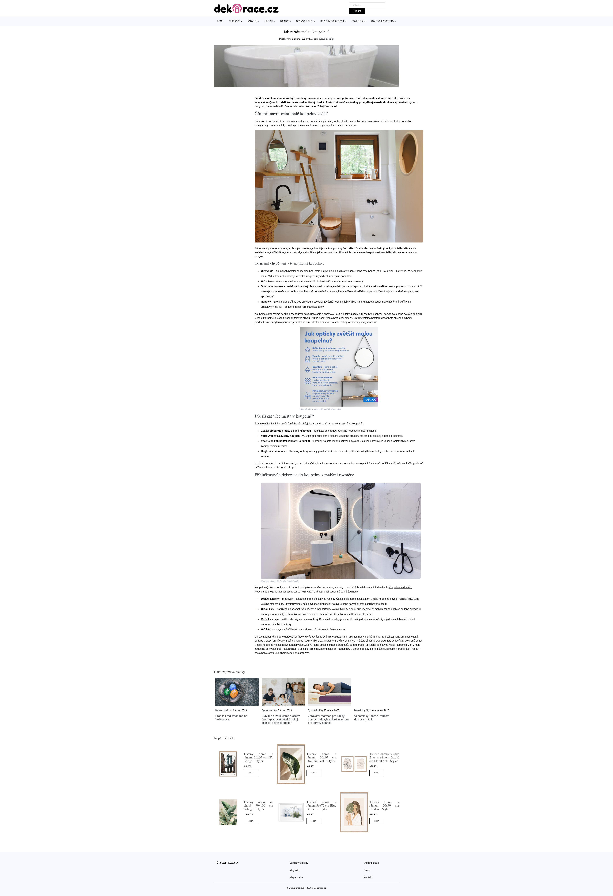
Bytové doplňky (326, 39)
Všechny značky (299, 862)
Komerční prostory (382, 21)
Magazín (294, 870)
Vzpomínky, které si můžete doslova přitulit (371, 717)
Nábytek (252, 21)
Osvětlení (357, 21)
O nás (367, 870)
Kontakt (368, 877)
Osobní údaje (371, 862)
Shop (251, 773)
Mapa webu (296, 877)
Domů (220, 21)
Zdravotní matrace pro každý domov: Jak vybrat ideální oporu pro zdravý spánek (328, 719)
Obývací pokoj (304, 21)
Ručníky (266, 619)
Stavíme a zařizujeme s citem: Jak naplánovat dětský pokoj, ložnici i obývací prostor (281, 719)
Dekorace (234, 21)
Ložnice (284, 21)
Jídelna (268, 21)
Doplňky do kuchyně (332, 21)
